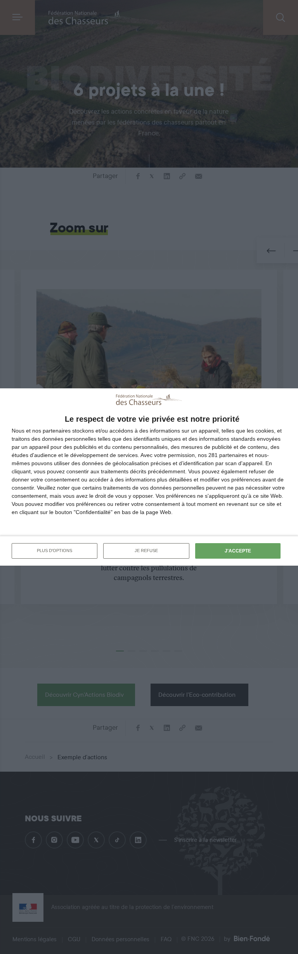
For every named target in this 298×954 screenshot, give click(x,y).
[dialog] (149, 476)
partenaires (57, 430)
